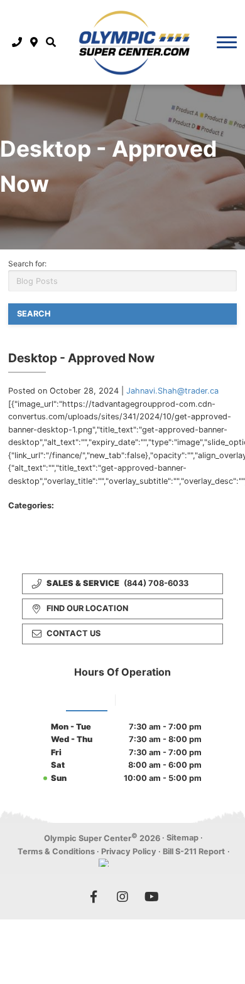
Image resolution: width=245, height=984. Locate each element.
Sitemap (182, 837)
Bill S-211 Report (194, 851)
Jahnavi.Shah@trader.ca (172, 390)
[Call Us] (17, 42)
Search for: (27, 263)
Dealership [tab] (86, 698)
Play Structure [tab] (151, 698)
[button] (50, 42)
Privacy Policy (128, 851)
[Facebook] (93, 896)
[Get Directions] (34, 42)
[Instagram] (122, 896)
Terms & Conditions (56, 851)
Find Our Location (87, 608)
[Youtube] (151, 896)
